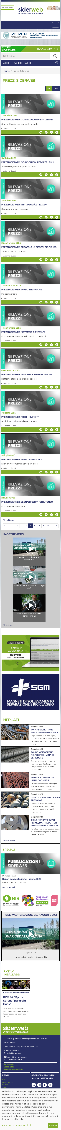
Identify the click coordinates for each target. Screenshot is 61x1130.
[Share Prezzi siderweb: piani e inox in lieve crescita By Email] (41, 387)
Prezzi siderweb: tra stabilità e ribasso (24, 205)
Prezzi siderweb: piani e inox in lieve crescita (26, 375)
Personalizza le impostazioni (16, 1125)
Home (7, 71)
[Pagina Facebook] (44, 1085)
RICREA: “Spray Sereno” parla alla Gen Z (14, 1001)
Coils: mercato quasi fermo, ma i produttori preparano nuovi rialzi (44, 823)
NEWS (4, 1080)
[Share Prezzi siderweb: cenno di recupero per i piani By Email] (41, 174)
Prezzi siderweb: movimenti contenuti (23, 332)
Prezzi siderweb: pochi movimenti (20, 417)
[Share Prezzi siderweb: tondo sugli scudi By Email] (41, 472)
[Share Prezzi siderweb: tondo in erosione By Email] (41, 302)
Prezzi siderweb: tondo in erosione (21, 290)
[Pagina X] (50, 1085)
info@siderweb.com (14, 1053)
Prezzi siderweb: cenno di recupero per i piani (27, 162)
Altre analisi (9, 841)
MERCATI (5, 1085)
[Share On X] (51, 132)
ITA (49, 89)
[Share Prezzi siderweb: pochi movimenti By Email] (41, 429)
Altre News (8, 520)
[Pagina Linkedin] (33, 1085)
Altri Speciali (8, 887)
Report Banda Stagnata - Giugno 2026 (21, 879)
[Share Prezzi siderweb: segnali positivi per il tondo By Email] (41, 514)
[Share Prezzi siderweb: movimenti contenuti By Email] (41, 344)
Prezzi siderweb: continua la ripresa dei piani (27, 120)
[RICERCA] (55, 56)
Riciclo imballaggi (12, 973)
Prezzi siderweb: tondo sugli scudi (21, 459)
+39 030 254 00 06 (13, 1051)
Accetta (52, 1125)
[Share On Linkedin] (46, 132)
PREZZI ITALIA (7, 1082)
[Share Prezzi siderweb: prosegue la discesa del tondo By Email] (41, 259)
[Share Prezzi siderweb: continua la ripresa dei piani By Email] (41, 132)
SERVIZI (5, 1087)
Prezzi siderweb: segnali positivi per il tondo (27, 502)
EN (56, 89)
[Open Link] (7, 7)
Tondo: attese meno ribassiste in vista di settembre (42, 755)
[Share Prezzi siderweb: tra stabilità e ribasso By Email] (41, 217)
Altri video (8, 625)
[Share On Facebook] (56, 132)
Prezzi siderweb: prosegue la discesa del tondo (28, 247)
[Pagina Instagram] (39, 1085)
